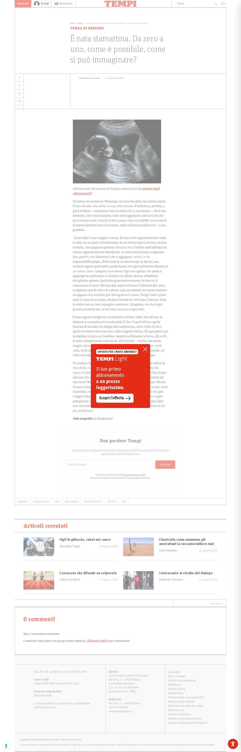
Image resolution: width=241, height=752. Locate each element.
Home (73, 23)
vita (123, 501)
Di (89, 78)
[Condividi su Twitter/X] (19, 85)
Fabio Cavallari (69, 579)
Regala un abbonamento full (185, 718)
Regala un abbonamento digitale (187, 722)
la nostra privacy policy (134, 475)
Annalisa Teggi (69, 546)
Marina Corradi (93, 501)
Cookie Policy (176, 693)
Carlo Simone (168, 550)
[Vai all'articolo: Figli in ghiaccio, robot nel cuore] (38, 549)
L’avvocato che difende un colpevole (88, 573)
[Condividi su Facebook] (19, 78)
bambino (22, 501)
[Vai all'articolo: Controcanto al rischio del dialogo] (138, 582)
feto (57, 501)
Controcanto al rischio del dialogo (186, 573)
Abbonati (22, 3)
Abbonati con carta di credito (185, 705)
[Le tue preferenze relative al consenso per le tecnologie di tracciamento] (6, 745)
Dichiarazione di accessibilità (186, 697)
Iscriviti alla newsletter (182, 680)
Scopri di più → (216, 604)
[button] (19, 108)
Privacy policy (176, 689)
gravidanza (71, 501)
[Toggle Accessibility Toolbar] (232, 743)
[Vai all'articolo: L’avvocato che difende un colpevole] (38, 582)
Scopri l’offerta (111, 398)
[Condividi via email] (19, 101)
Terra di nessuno (87, 28)
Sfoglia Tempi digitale (181, 701)
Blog (80, 23)
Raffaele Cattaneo (171, 579)
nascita (111, 501)
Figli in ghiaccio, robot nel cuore (85, 539)
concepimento (41, 501)
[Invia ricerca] (215, 3)
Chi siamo (174, 672)
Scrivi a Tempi (176, 676)
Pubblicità (174, 684)
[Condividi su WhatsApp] (19, 93)
